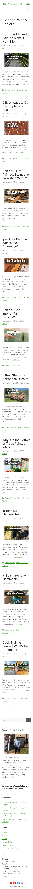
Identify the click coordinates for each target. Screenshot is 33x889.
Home (4, 839)
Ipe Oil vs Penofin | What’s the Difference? (15, 242)
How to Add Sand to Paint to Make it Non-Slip (16, 37)
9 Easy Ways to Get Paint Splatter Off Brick (15, 106)
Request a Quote (8, 845)
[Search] (28, 720)
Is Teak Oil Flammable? (10, 512)
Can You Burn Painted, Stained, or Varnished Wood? (16, 174)
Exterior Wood (7, 701)
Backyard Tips (10, 158)
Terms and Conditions (10, 848)
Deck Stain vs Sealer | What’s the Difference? (15, 646)
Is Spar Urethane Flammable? (14, 577)
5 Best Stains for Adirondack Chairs (15, 377)
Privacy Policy (7, 842)
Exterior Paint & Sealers (13, 90)
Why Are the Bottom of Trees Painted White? (16, 443)
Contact (5, 835)
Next (14, 710)
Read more (25, 84)
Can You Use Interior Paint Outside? (11, 313)
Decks (7, 698)
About (4, 832)
